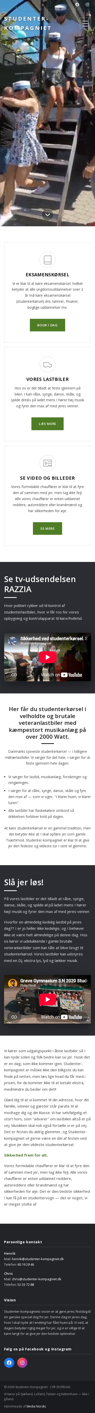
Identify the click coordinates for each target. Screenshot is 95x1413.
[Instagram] (87, 4)
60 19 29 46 (25, 1264)
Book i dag (47, 325)
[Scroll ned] (47, 216)
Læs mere (47, 423)
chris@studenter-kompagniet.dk (36, 1279)
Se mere (47, 528)
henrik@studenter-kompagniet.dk (38, 1259)
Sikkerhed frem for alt (25, 1155)
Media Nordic (36, 1406)
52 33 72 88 (25, 1284)
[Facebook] (77, 4)
